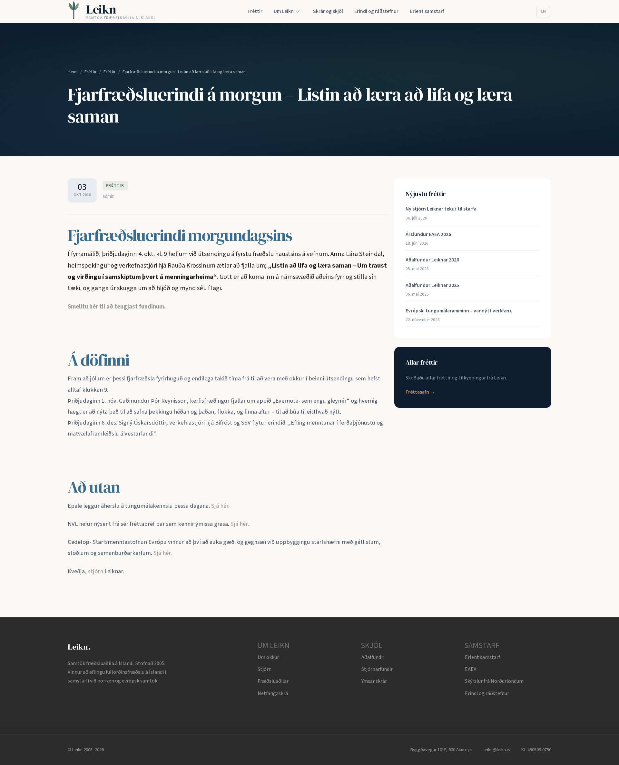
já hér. (222, 506)
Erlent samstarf (482, 657)
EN (543, 11)
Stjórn (264, 669)
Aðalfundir (372, 657)
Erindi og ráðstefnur (487, 693)
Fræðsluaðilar (273, 681)
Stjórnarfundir (377, 669)
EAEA (471, 669)
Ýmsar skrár (374, 681)
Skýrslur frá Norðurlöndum (494, 681)
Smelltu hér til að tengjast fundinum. (117, 306)
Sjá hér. (240, 524)
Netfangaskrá (273, 693)
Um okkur (268, 657)
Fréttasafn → (420, 392)
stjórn (95, 571)
